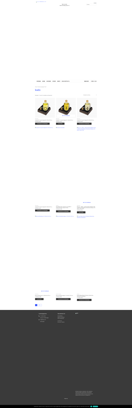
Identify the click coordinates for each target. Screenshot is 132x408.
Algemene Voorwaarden (61, 317)
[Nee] (130, 406)
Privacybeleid (95, 406)
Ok (91, 406)
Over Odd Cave (60, 320)
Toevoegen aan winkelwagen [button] (42, 123)
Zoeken (95, 3)
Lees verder (60, 123)
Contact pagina (42, 321)
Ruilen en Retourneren (61, 318)
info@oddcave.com (43, 319)
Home (36, 86)
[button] (63, 401)
